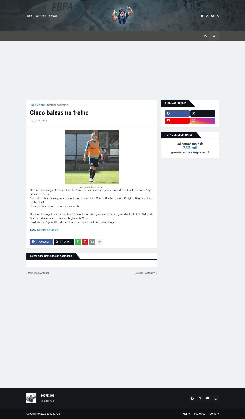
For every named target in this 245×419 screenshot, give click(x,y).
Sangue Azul (53, 413)
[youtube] (212, 15)
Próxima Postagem (144, 272)
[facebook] (202, 15)
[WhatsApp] (78, 242)
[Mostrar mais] (99, 242)
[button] (205, 36)
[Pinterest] (85, 242)
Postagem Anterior (38, 272)
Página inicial (37, 105)
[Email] (92, 242)
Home (29, 16)
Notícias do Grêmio (57, 105)
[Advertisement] (122, 70)
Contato (53, 16)
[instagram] (218, 15)
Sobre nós (41, 16)
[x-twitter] (207, 15)
